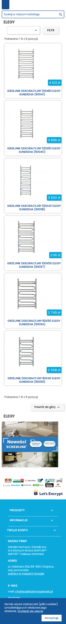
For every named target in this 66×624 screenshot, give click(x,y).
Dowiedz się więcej (30, 611)
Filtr (50, 30)
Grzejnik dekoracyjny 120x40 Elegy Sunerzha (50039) (34, 207)
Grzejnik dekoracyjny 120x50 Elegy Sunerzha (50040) (34, 150)
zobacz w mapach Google (26, 574)
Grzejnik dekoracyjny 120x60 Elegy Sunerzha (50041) (34, 92)
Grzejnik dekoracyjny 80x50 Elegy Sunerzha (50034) (34, 322)
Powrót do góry (47, 407)
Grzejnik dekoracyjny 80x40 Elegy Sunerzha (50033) (34, 380)
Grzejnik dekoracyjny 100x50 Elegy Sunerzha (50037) (34, 265)
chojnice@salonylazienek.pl (34, 591)
